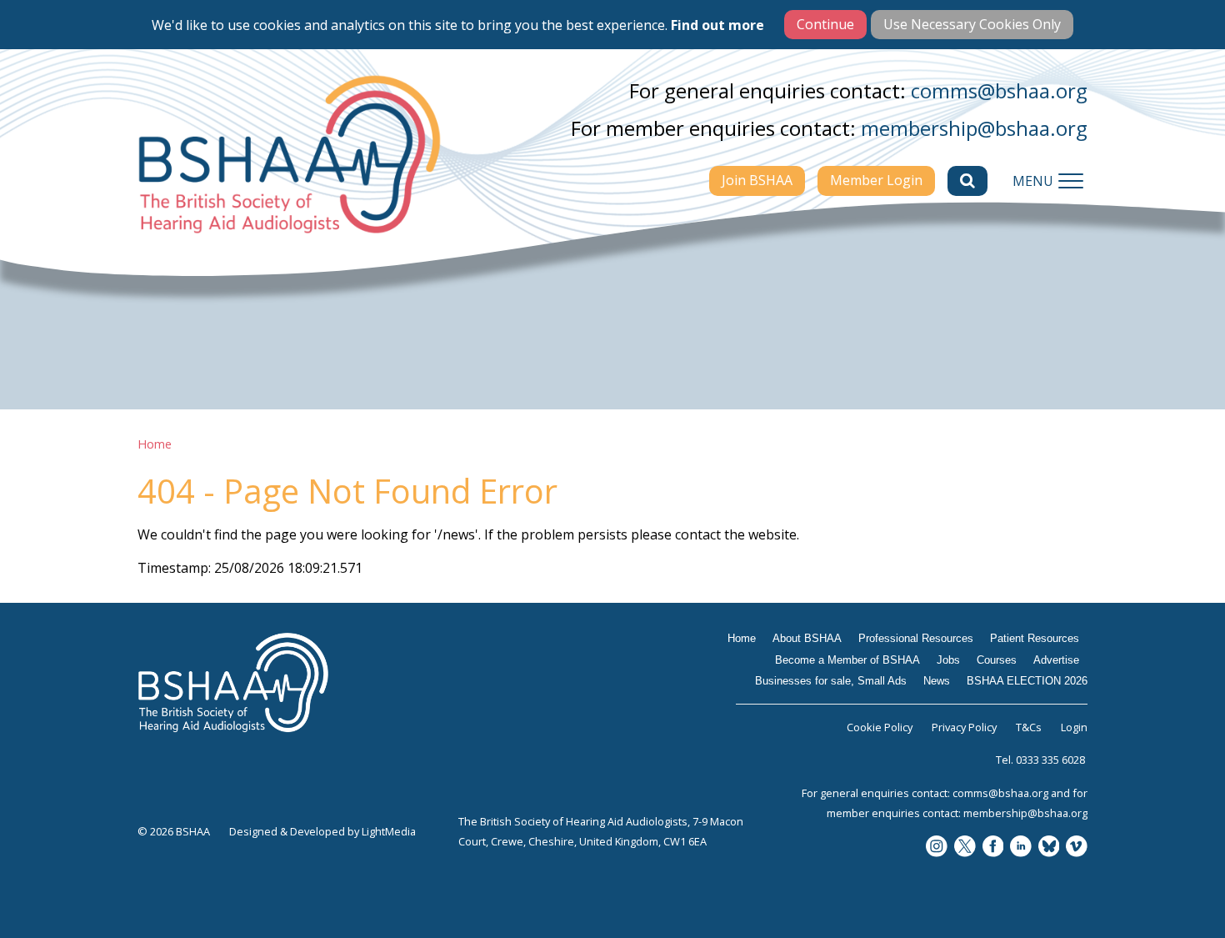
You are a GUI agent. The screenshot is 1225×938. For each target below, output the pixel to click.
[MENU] (1071, 181)
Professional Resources (915, 638)
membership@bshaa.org (974, 128)
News (936, 681)
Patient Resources (1034, 638)
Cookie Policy (879, 727)
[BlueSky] (1049, 847)
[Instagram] (937, 847)
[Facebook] (993, 847)
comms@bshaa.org (999, 90)
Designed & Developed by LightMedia (322, 831)
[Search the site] (968, 181)
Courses (997, 660)
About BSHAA (807, 638)
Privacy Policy (964, 727)
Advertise (1056, 660)
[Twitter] (965, 847)
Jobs (948, 660)
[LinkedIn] (1021, 847)
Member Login (876, 180)
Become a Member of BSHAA (847, 660)
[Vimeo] (1077, 847)
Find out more (717, 25)
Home (155, 444)
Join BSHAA (757, 180)
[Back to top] (1175, 888)
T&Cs (1029, 727)
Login (1074, 727)
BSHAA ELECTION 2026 (1027, 681)
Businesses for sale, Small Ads (831, 681)
